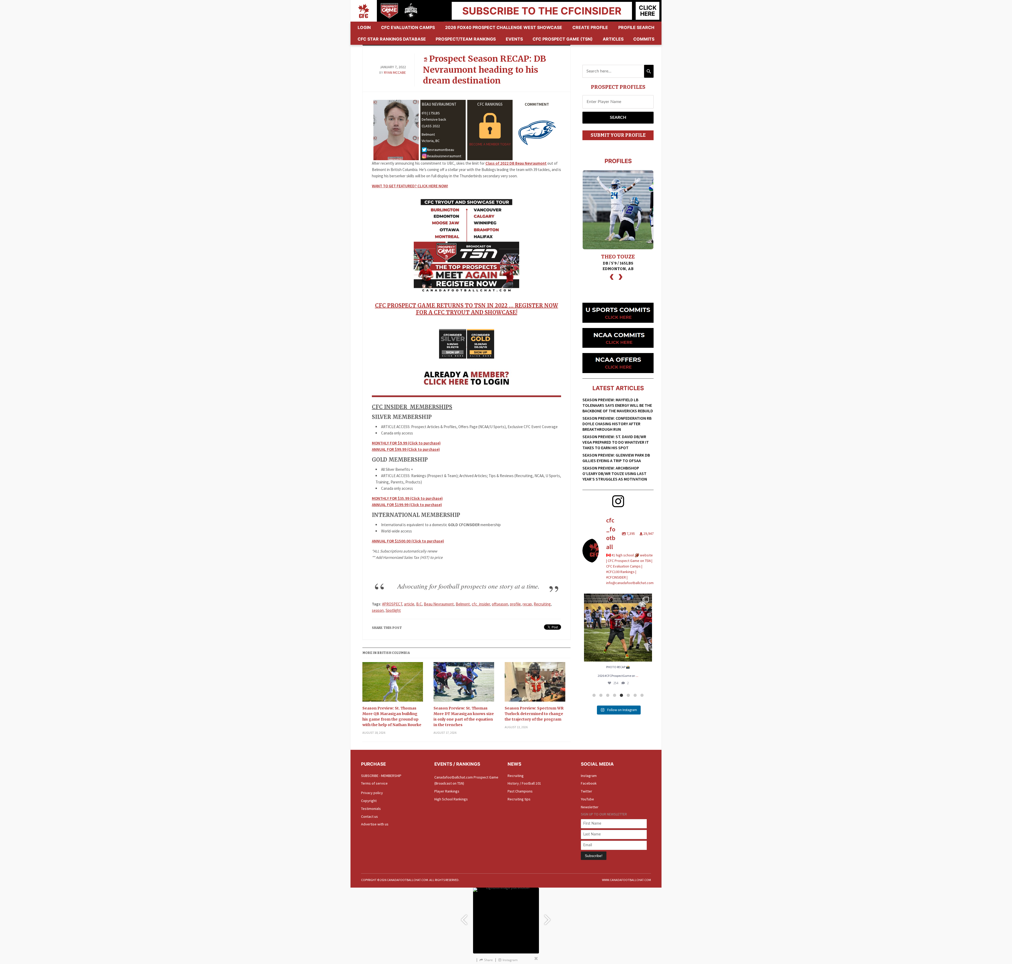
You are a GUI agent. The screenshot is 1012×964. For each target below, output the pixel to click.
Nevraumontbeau (440, 149)
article (409, 603)
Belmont (428, 134)
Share (488, 960)
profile (515, 603)
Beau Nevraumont (439, 603)
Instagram (589, 775)
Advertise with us (374, 824)
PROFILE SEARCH (636, 27)
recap (527, 603)
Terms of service (374, 783)
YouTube (587, 799)
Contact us (369, 816)
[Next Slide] (548, 917)
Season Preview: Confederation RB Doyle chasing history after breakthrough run (616, 423)
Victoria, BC (431, 140)
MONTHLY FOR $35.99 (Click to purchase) (407, 498)
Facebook (589, 783)
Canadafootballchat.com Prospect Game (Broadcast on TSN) (466, 780)
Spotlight (393, 610)
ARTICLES (613, 39)
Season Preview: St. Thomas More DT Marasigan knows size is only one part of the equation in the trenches (464, 716)
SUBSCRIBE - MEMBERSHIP (381, 775)
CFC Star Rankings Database (392, 39)
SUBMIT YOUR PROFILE (618, 135)
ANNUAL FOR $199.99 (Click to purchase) (407, 504)
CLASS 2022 (431, 126)
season (378, 610)
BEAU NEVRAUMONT (439, 104)
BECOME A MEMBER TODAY (490, 144)
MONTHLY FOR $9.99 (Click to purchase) (406, 443)
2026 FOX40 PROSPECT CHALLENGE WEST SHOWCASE (503, 27)
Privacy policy (372, 792)
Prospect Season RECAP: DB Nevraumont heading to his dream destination (484, 69)
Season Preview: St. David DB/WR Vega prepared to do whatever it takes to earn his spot (615, 442)
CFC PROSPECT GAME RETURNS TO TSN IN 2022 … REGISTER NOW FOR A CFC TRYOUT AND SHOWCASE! (466, 309)
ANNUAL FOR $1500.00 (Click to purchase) (408, 541)
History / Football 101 (524, 783)
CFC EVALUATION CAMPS (408, 27)
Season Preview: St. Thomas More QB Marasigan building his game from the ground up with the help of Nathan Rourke (391, 716)
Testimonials (371, 808)
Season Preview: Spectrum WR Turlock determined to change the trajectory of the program (534, 714)
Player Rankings (446, 791)
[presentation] (611, 276)
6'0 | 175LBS (431, 113)
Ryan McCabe (395, 72)
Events (514, 39)
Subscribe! (593, 856)
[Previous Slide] (464, 917)
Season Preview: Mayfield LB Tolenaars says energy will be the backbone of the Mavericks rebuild (617, 405)
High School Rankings (451, 799)
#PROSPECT (392, 603)
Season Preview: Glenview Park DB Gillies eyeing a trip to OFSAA (616, 457)
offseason (500, 603)
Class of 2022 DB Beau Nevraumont (516, 163)
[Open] (618, 628)
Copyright (369, 800)
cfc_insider (481, 603)
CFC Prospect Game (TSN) (563, 39)
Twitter (586, 791)
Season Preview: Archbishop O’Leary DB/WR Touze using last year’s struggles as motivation (614, 473)
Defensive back (434, 119)
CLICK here (647, 10)
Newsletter (590, 807)
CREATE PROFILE (590, 27)
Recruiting (542, 603)
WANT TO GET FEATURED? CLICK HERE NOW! (410, 185)
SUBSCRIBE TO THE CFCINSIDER (541, 11)
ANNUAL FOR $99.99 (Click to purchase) (406, 449)
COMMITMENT (537, 104)
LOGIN (364, 27)
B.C (419, 603)
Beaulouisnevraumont (444, 156)
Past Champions (520, 791)
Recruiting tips (519, 799)
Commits (643, 39)
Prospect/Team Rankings (466, 39)
